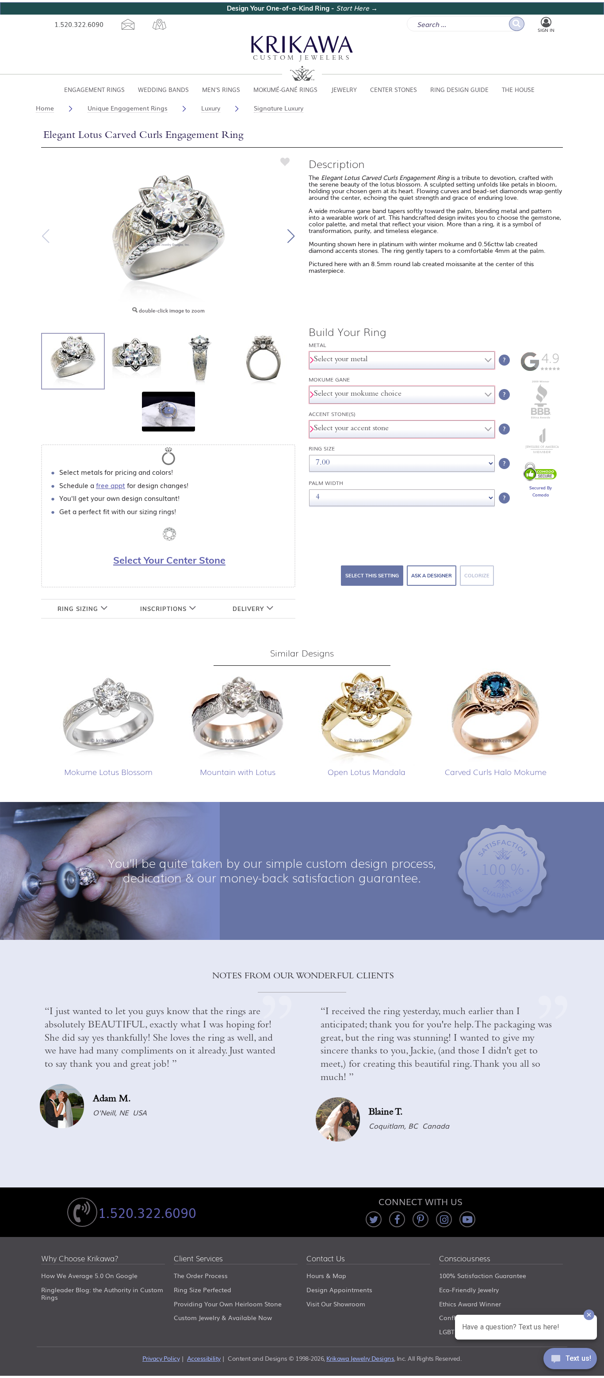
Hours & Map (326, 1275)
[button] (291, 236)
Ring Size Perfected (202, 1289)
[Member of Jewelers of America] (541, 450)
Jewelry (344, 89)
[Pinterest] (420, 1219)
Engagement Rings (94, 89)
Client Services (198, 1259)
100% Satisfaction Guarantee (482, 1275)
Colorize (476, 576)
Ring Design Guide (459, 89)
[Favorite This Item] (285, 161)
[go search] (516, 24)
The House (518, 89)
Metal (317, 345)
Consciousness (464, 1259)
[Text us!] (570, 1360)
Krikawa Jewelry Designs (360, 1358)
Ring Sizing (78, 608)
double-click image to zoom (171, 311)
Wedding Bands (163, 89)
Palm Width (326, 483)
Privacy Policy (161, 1358)
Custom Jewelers (302, 58)
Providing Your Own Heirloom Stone (228, 1303)
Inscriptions (164, 608)
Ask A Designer (431, 576)
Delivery (249, 608)
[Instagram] (444, 1219)
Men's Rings (221, 89)
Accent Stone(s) (332, 414)
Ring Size (322, 448)
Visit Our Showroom (335, 1303)
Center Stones (393, 89)
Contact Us (325, 1259)
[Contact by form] (127, 24)
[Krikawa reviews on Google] (540, 369)
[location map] (159, 24)
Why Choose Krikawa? (80, 1259)
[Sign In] (546, 22)
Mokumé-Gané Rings (285, 89)
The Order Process (201, 1275)
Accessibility (204, 1358)
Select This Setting (372, 576)
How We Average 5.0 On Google (89, 1275)
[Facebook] (397, 1219)
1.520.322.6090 (78, 24)
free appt (110, 485)
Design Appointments (339, 1289)
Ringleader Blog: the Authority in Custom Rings (102, 1293)
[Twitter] (374, 1219)
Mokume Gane (329, 379)
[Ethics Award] (541, 417)
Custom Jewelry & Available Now (223, 1317)
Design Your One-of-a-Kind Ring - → (302, 8)
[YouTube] (467, 1219)
